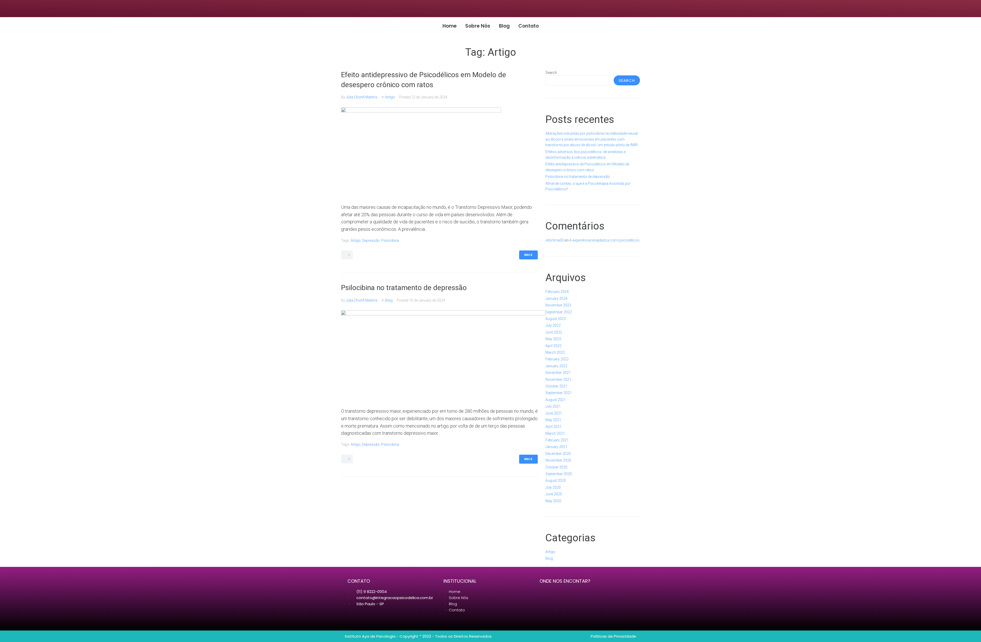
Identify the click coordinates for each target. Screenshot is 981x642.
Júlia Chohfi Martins (362, 97)
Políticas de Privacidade (613, 636)
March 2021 (555, 433)
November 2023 (558, 305)
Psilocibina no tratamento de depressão (404, 287)
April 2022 (553, 346)
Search (551, 73)
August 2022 (555, 319)
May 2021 (553, 420)
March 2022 (555, 352)
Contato (528, 25)
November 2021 (558, 379)
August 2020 (555, 480)
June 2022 (553, 332)
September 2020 (558, 474)
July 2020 (553, 487)
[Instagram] (485, 9)
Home (449, 25)
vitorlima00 (554, 240)
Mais (528, 255)
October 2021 (556, 386)
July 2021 (553, 406)
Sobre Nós (477, 25)
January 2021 (556, 447)
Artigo (390, 97)
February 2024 (557, 292)
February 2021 (557, 440)
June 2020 (553, 494)
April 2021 (553, 427)
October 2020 (556, 467)
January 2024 (556, 298)
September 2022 (558, 312)
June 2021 (553, 413)
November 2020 (558, 460)
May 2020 (553, 501)
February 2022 (557, 359)
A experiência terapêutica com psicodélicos (604, 240)
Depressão (371, 240)
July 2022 (553, 325)
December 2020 (558, 454)
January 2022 (556, 366)
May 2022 (553, 339)
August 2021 (555, 400)
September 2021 (558, 393)
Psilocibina (390, 240)
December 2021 (558, 373)
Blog (504, 25)
